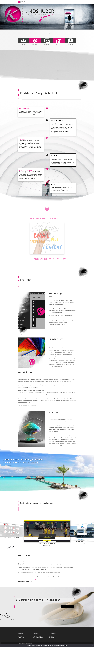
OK (66, 645)
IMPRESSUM (72, 2)
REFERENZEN (61, 2)
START (37, 2)
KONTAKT (67, 2)
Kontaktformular (52, 638)
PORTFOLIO (48, 2)
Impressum (51, 635)
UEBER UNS (42, 2)
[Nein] (92, 645)
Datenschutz (51, 636)
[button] (1, 535)
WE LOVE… (55, 2)
